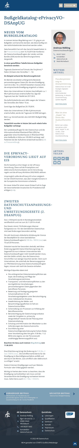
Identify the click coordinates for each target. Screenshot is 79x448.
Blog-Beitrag (36, 343)
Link (13, 190)
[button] (61, 5)
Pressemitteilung (13, 52)
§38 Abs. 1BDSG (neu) (34, 240)
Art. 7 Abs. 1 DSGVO (31, 379)
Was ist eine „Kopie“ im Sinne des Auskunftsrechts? (63, 117)
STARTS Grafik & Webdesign (47, 443)
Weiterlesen (61, 104)
